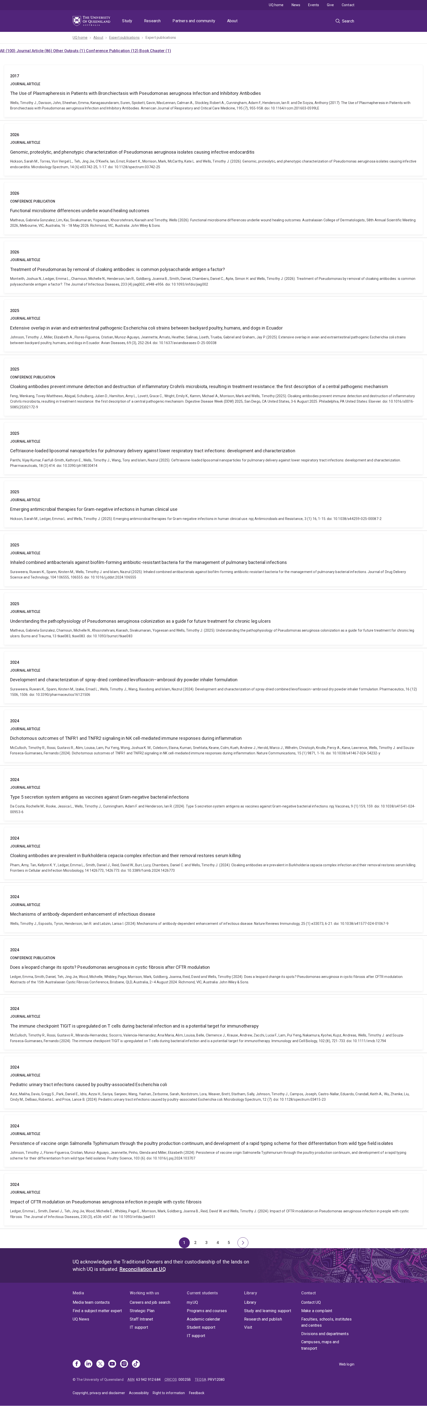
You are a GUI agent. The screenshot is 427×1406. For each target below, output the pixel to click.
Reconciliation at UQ (143, 1269)
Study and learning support (267, 1310)
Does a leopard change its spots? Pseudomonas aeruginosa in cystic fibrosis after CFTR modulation (213, 965)
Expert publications (124, 38)
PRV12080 (216, 1380)
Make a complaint (316, 1310)
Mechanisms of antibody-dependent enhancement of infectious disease (213, 909)
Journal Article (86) (35, 50)
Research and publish (263, 1319)
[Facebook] (77, 1364)
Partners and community (193, 21)
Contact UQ (311, 1302)
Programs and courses (207, 1310)
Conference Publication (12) (112, 50)
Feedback (196, 1393)
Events (313, 5)
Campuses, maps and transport (320, 1345)
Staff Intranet (141, 1319)
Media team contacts (91, 1302)
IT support (139, 1327)
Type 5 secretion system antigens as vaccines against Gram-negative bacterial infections (213, 795)
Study (127, 21)
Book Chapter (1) (155, 50)
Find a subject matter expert (97, 1310)
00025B (184, 1380)
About (232, 21)
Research (152, 21)
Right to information (169, 1393)
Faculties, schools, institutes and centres (326, 1322)
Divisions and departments (325, 1333)
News (296, 5)
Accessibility (139, 1393)
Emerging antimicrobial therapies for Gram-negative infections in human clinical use (213, 504)
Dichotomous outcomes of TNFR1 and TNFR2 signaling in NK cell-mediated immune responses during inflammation (213, 736)
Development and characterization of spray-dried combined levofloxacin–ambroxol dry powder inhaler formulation (213, 677)
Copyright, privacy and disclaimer (99, 1393)
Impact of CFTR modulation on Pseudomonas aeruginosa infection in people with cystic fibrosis (213, 1199)
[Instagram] (124, 1364)
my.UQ (192, 1302)
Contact (348, 5)
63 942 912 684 (148, 1380)
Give (330, 5)
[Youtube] (112, 1364)
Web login (346, 1364)
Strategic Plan (142, 1310)
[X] (100, 1364)
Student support (201, 1327)
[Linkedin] (88, 1364)
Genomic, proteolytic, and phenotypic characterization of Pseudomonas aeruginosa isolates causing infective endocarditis (213, 150)
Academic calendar (203, 1319)
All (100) (8, 50)
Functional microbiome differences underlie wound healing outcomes (213, 208)
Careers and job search (150, 1302)
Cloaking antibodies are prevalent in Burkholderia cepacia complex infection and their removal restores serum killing (213, 853)
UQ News (81, 1319)
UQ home (276, 5)
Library (250, 1302)
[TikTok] (136, 1364)
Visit (248, 1327)
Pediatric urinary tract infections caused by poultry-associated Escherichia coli (213, 1082)
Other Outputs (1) (69, 50)
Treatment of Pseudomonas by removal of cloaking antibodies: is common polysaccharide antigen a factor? (213, 267)
